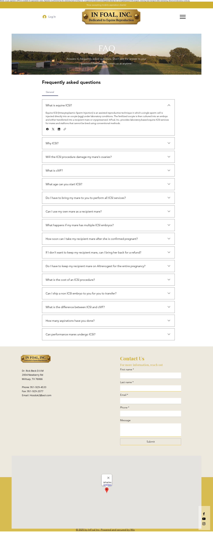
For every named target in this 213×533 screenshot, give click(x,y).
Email (124, 394)
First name (127, 369)
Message (125, 420)
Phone (124, 407)
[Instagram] (204, 524)
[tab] (50, 92)
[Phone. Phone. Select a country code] (125, 414)
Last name (127, 382)
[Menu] (183, 16)
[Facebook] (204, 514)
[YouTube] (204, 519)
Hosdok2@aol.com (40, 395)
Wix (132, 529)
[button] (47, 129)
